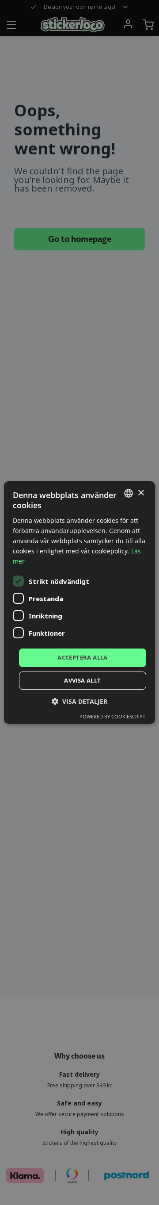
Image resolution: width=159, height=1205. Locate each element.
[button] (79, 701)
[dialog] (79, 602)
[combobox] (128, 493)
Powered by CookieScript (112, 716)
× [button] (140, 493)
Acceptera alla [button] (82, 657)
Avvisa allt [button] (82, 680)
